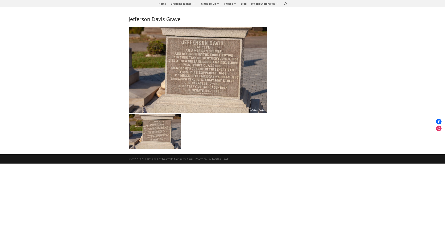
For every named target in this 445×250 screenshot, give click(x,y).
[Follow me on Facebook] (439, 121)
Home (162, 3)
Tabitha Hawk (220, 159)
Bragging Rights (181, 3)
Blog (243, 3)
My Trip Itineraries (263, 3)
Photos (228, 3)
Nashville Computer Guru (177, 159)
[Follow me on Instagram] (439, 128)
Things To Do (207, 3)
